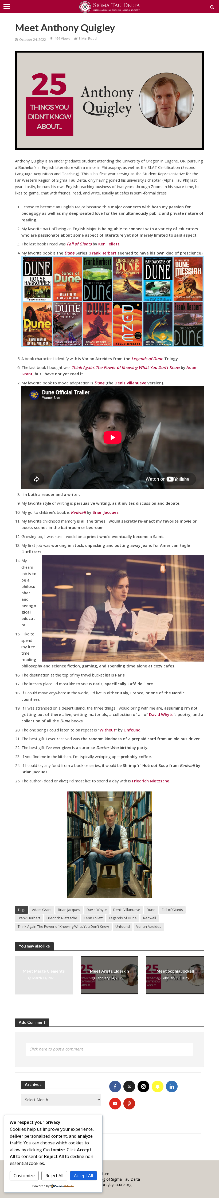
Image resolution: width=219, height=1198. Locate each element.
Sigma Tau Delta (125, 1179)
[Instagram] (143, 1086)
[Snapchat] (157, 1086)
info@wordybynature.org (110, 1184)
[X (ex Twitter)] (129, 1086)
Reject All (54, 1176)
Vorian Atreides (148, 926)
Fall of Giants (172, 909)
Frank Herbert (103, 253)
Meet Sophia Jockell (175, 971)
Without (107, 730)
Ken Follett (108, 243)
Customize (24, 1176)
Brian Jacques (105, 512)
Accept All (83, 1176)
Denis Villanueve (130, 382)
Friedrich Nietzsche (61, 918)
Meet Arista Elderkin (109, 971)
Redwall (149, 918)
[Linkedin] (172, 1086)
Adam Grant (42, 909)
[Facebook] (115, 1086)
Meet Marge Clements (44, 971)
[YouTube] (115, 1103)
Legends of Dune (123, 918)
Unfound (132, 730)
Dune (151, 909)
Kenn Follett (93, 918)
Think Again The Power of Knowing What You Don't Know (63, 926)
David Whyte (161, 714)
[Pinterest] (129, 1103)
